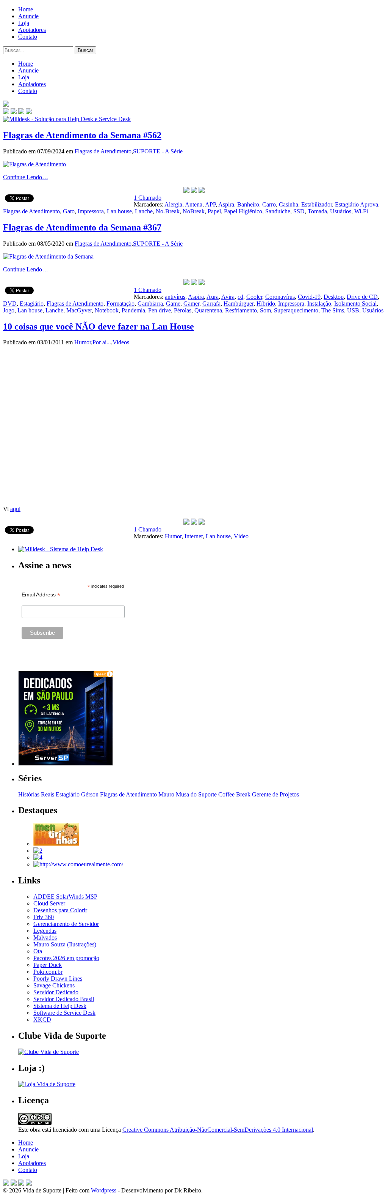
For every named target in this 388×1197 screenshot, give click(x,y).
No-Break (168, 211)
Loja (23, 23)
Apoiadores (32, 30)
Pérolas (182, 310)
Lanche (144, 211)
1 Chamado (147, 197)
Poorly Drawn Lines (57, 978)
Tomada (317, 211)
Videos (121, 342)
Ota (37, 951)
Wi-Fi (361, 211)
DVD (10, 303)
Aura (213, 296)
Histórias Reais (36, 794)
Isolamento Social (355, 303)
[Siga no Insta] (6, 112)
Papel (214, 211)
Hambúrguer (238, 303)
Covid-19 (309, 296)
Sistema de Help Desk (59, 1006)
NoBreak (194, 211)
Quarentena (208, 310)
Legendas (44, 930)
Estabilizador (316, 204)
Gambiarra (150, 303)
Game (173, 303)
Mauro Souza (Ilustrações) (64, 944)
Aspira (226, 204)
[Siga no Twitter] (21, 112)
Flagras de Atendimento (103, 151)
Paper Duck (47, 965)
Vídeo (241, 536)
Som (265, 310)
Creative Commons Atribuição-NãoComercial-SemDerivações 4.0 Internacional (217, 1129)
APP (210, 204)
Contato (27, 36)
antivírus (175, 296)
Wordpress (103, 1190)
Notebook (107, 310)
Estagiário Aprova (356, 204)
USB (353, 310)
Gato (69, 211)
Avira (228, 296)
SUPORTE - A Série (158, 151)
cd (240, 296)
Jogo (8, 310)
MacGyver (79, 310)
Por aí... (101, 342)
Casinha (288, 204)
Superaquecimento (296, 310)
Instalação (319, 303)
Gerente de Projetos (275, 794)
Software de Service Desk (64, 1012)
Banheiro (248, 204)
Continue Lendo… (25, 177)
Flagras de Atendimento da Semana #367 (82, 227)
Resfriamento (241, 310)
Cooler (254, 296)
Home (25, 9)
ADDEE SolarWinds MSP (65, 896)
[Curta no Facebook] (14, 112)
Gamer (191, 303)
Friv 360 (43, 917)
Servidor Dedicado (55, 992)
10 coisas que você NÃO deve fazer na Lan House (98, 326)
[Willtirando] (37, 850)
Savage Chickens (54, 985)
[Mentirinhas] (56, 844)
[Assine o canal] (29, 112)
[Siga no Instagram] (29, 1183)
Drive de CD (362, 296)
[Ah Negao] (37, 857)
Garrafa (211, 303)
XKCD (42, 1019)
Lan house (119, 211)
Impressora (91, 211)
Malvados (45, 937)
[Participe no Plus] (21, 1183)
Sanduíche (277, 211)
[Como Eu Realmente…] (78, 864)
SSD (299, 211)
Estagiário (32, 303)
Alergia (173, 204)
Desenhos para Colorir (60, 910)
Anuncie (28, 16)
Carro (269, 204)
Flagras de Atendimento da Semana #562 (82, 135)
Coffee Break (234, 794)
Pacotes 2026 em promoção (66, 958)
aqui (15, 509)
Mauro (166, 794)
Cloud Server (49, 903)
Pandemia (133, 310)
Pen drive (159, 310)
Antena (193, 204)
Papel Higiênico (243, 211)
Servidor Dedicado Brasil (63, 999)
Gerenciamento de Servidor (66, 924)
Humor (82, 342)
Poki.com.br (48, 971)
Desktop (334, 296)
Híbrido (266, 303)
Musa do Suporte (196, 794)
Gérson (90, 794)
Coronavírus (280, 296)
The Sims (332, 310)
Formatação (120, 303)
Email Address (41, 594)
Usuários (340, 211)
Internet (194, 536)
